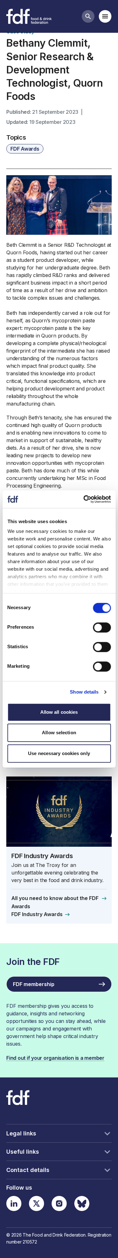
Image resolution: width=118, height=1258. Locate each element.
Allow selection (59, 732)
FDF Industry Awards (42, 856)
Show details (84, 692)
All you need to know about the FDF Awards (54, 902)
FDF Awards (24, 149)
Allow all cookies (59, 712)
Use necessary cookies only (59, 753)
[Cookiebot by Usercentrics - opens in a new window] (84, 499)
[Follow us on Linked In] (13, 1203)
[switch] (102, 627)
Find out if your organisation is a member (55, 1058)
